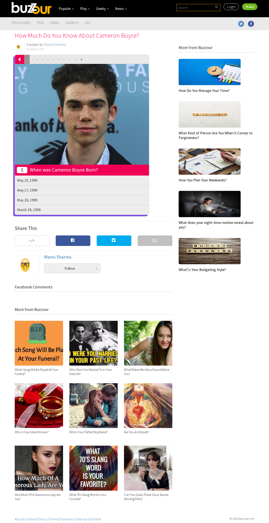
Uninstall (95, 519)
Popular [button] (65, 8)
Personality (21, 22)
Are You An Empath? (136, 432)
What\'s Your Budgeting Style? (202, 269)
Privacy (42, 519)
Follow (81, 268)
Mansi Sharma (55, 44)
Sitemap (82, 519)
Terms (53, 519)
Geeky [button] (101, 8)
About (19, 519)
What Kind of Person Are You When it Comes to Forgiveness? (216, 135)
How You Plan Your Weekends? (203, 180)
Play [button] (84, 8)
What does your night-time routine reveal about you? (216, 225)
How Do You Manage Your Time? (204, 90)
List (87, 22)
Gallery (72, 22)
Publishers (67, 519)
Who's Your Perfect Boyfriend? (88, 432)
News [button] (120, 8)
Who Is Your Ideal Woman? (32, 432)
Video (54, 22)
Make (249, 6)
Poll (40, 22)
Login (231, 6)
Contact (30, 519)
